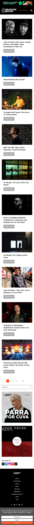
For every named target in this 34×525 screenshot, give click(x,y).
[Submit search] (30, 387)
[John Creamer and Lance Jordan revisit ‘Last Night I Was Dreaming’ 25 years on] (17, 29)
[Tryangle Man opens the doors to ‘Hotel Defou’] (17, 99)
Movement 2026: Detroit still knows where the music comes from (16, 365)
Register (25, 10)
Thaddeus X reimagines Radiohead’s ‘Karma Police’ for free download (16, 327)
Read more (9, 51)
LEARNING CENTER (17, 494)
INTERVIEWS (17, 481)
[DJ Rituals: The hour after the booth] (17, 169)
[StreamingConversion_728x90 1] (17, 4)
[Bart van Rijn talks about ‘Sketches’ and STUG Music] (17, 134)
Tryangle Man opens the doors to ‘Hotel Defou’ (16, 113)
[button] (31, 10)
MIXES (17, 486)
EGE (17, 499)
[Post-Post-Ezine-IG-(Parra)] (17, 422)
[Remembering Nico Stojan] (17, 66)
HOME (17, 478)
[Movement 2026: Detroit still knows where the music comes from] (17, 350)
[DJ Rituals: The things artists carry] (17, 242)
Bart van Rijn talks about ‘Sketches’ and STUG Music (14, 148)
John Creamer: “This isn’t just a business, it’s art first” (16, 291)
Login (20, 10)
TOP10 (17, 497)
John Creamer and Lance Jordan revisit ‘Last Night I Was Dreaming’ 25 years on (16, 44)
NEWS (17, 484)
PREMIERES (17, 491)
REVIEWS (17, 489)
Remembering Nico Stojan (14, 79)
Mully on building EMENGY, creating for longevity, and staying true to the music (15, 220)
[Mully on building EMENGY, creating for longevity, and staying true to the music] (17, 204)
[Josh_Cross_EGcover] (17, 456)
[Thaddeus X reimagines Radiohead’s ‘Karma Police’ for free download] (17, 312)
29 (23, 381)
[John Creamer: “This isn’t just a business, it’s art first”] (17, 277)
